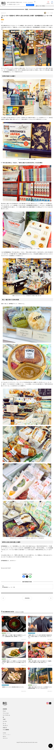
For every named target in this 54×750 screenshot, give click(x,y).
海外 (2, 22)
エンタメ (5, 721)
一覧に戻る (27, 598)
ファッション (6, 713)
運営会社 (4, 736)
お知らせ (5, 727)
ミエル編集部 (6, 729)
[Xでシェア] (27, 576)
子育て (4, 719)
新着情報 (5, 709)
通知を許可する (30, 5)
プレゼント (5, 725)
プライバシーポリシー (7, 734)
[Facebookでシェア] (23, 576)
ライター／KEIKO (49, 12)
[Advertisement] (27, 605)
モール (4, 723)
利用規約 (4, 732)
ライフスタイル (6, 715)
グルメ (4, 711)
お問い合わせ (5, 738)
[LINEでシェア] (30, 576)
